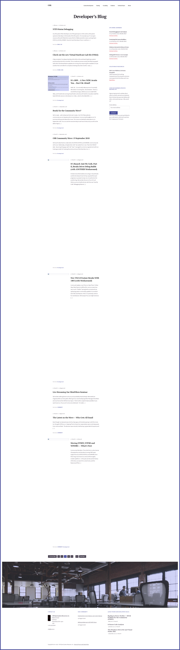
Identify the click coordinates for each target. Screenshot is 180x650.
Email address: (113, 105)
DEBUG (58, 44)
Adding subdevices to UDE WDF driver (87, 622)
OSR (49, 5)
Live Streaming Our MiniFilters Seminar (70, 392)
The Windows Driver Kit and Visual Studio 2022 (120, 630)
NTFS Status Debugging (63, 29)
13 (77, 556)
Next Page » (82, 557)
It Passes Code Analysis (116, 624)
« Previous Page (52, 557)
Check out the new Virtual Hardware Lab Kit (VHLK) (75, 54)
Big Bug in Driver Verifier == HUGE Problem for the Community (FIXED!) (119, 617)
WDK (62, 70)
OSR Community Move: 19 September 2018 (71, 138)
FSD (61, 44)
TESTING (59, 70)
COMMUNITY (60, 407)
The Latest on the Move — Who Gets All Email (73, 417)
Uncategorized (60, 100)
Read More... (112, 80)
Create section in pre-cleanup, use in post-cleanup (90, 616)
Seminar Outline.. (113, 35)
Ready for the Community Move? (67, 110)
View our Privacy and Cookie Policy (81, 644)
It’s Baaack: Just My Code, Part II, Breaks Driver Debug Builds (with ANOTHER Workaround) (84, 166)
